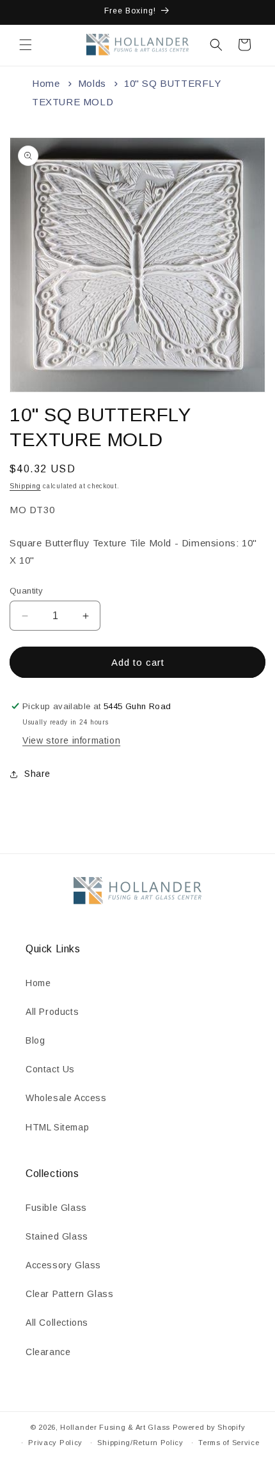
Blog (35, 1040)
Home (45, 83)
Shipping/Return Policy (140, 1442)
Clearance (48, 1352)
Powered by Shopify (209, 1427)
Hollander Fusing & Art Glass (115, 1427)
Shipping (25, 486)
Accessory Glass (63, 1265)
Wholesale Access (66, 1098)
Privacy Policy (55, 1442)
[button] (26, 45)
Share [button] (37, 774)
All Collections (57, 1322)
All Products (52, 1012)
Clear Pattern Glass (69, 1294)
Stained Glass (57, 1236)
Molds (92, 83)
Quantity (26, 591)
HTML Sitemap (57, 1127)
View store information (71, 740)
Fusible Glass (56, 1208)
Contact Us (50, 1069)
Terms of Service (228, 1442)
